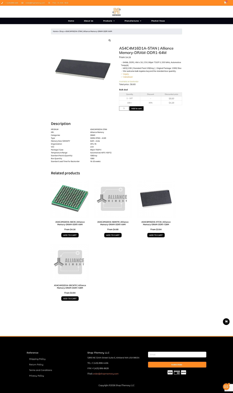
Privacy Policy (36, 376)
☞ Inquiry (125, 74)
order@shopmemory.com (106, 374)
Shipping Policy (37, 359)
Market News (158, 21)
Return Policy (36, 364)
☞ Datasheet (127, 77)
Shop (61, 31)
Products (107, 21)
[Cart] (226, 321)
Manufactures (132, 21)
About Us (88, 21)
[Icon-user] (230, 2)
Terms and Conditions (40, 370)
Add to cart (136, 108)
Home (71, 21)
